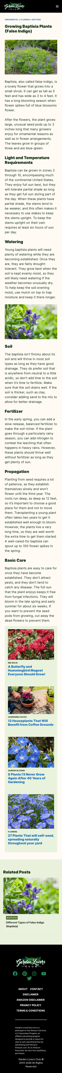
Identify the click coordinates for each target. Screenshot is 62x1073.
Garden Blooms (16, 770)
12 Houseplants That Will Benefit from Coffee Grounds (31, 723)
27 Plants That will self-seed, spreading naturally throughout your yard (31, 839)
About (23, 989)
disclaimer (30, 994)
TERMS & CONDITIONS (30, 1010)
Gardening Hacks (17, 717)
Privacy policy (30, 1005)
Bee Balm (12, 663)
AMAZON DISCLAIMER (31, 999)
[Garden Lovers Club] (14, 6)
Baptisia (36, 19)
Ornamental (11, 19)
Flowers (25, 19)
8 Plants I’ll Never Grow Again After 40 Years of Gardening (26, 778)
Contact (36, 989)
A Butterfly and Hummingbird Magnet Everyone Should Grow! (26, 670)
